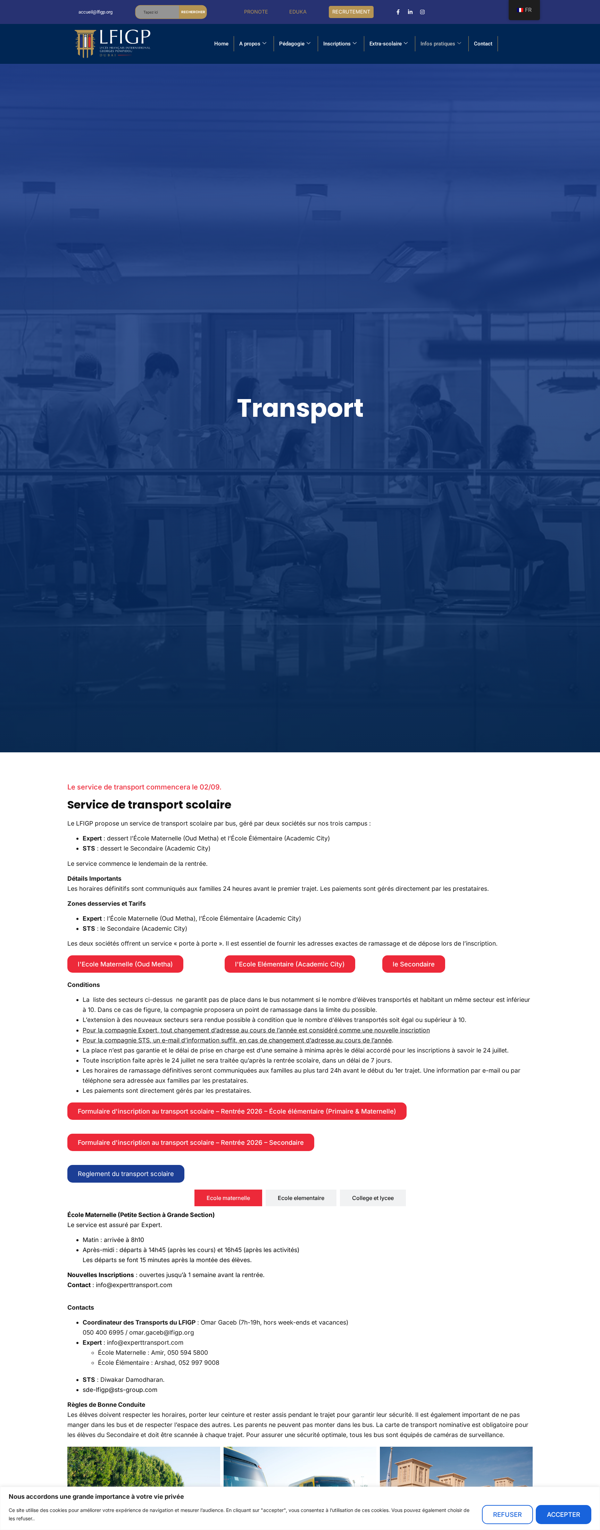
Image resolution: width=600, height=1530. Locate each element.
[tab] (228, 1198)
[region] (300, 1508)
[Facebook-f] (398, 12)
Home (221, 44)
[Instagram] (422, 12)
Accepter (563, 1514)
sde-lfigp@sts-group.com (120, 1389)
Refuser (507, 1514)
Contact (483, 44)
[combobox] (157, 12)
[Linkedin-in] (410, 12)
